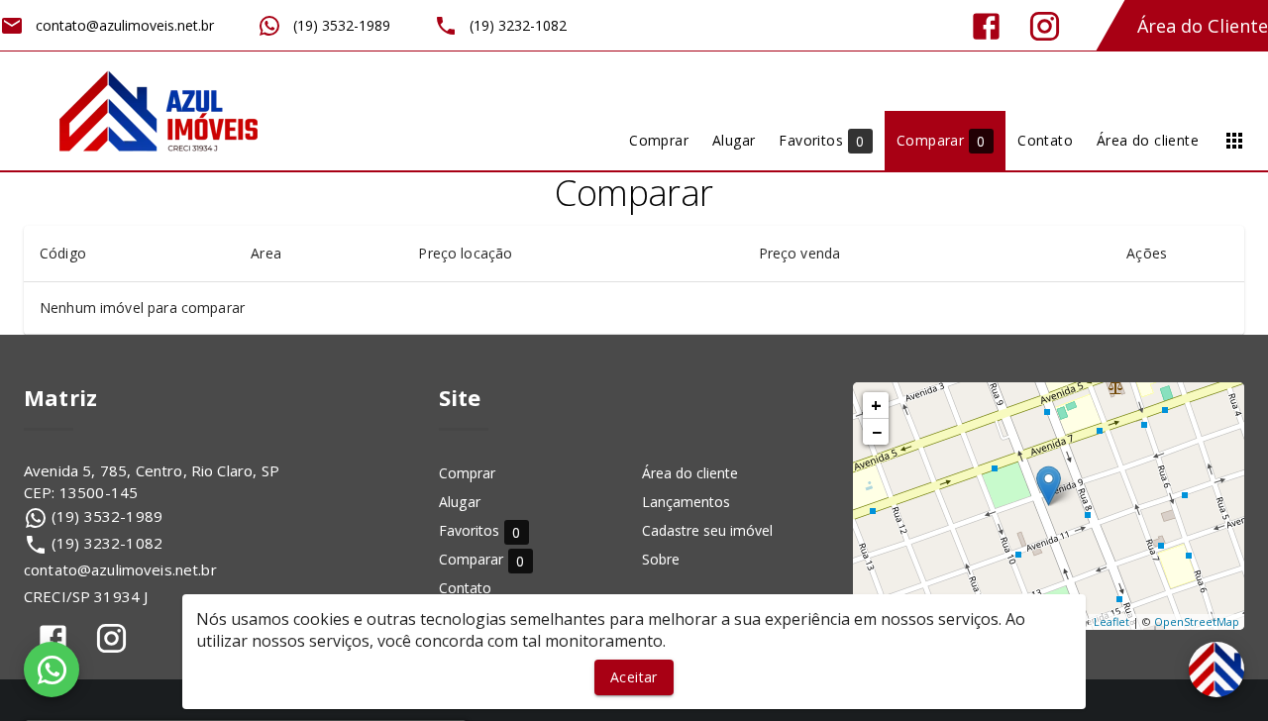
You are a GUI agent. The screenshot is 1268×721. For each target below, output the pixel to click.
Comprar (467, 473)
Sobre (661, 559)
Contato (465, 587)
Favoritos (480, 531)
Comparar (482, 560)
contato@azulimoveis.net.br (120, 569)
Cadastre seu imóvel (707, 530)
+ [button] (876, 405)
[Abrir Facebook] (986, 26)
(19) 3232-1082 (107, 543)
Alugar (459, 501)
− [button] (877, 432)
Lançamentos (686, 501)
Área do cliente (690, 473)
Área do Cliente (1202, 26)
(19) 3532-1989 (107, 516)
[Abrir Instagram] (1044, 26)
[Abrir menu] (1234, 140)
